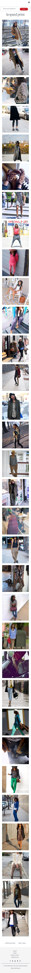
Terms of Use (15, 957)
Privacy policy (15, 955)
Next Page (23, 943)
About (15, 951)
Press (15, 953)
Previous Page (10, 943)
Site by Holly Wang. (15, 968)
